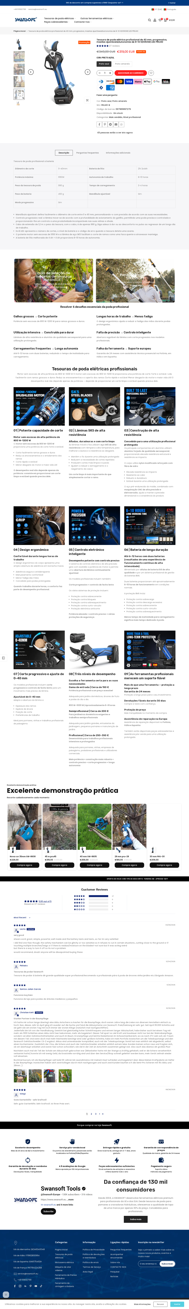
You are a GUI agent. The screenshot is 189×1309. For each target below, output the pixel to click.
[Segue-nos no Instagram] (20, 1286)
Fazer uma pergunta (107, 95)
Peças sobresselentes (56, 21)
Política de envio (91, 1262)
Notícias (114, 1276)
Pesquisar (115, 1271)
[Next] (87, 72)
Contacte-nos (82, 21)
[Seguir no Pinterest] (30, 1286)
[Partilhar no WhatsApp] (121, 124)
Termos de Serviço (92, 1267)
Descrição (64, 152)
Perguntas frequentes (87, 152)
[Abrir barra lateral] (3, 657)
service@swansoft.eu (37, 9)
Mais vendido (115, 117)
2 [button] (91, 1114)
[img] (20, 925)
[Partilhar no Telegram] (110, 124)
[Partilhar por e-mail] (116, 124)
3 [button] (95, 1114)
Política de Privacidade (94, 1249)
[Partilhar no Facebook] (99, 124)
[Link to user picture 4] (65, 1076)
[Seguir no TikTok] (41, 1286)
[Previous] (31, 72)
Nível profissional (132, 117)
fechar (18, 3)
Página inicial (20, 31)
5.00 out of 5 (45, 901)
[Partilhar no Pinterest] (105, 124)
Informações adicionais (118, 152)
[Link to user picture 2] (35, 1076)
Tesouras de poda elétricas (59, 18)
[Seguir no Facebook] (15, 1286)
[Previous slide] (15, 834)
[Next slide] (173, 834)
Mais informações (142, 1304)
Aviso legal (88, 1271)
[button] (164, 9)
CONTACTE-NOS (118, 1267)
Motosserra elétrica (64, 1262)
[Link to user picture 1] (20, 1076)
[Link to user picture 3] (50, 1076)
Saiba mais (135, 1219)
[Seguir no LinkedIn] (25, 1286)
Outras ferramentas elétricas (96, 18)
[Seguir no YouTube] (36, 1286)
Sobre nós (115, 1262)
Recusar (160, 1304)
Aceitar (177, 1304)
